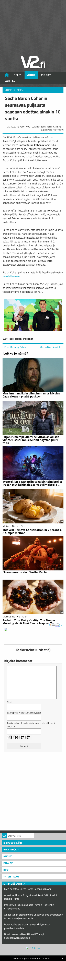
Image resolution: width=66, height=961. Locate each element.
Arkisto (7, 856)
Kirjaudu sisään (12, 843)
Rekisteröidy (11, 849)
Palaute (8, 863)
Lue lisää (45, 958)
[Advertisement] (33, 791)
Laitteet (11, 81)
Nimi (9, 702)
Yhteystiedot (11, 876)
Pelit (17, 75)
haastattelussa (11, 276)
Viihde (31, 75)
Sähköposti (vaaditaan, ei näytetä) (24, 712)
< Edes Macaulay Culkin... (15, 347)
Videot (46, 75)
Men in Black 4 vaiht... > (51, 347)
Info (5, 870)
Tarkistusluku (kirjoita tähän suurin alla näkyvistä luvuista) (31, 724)
